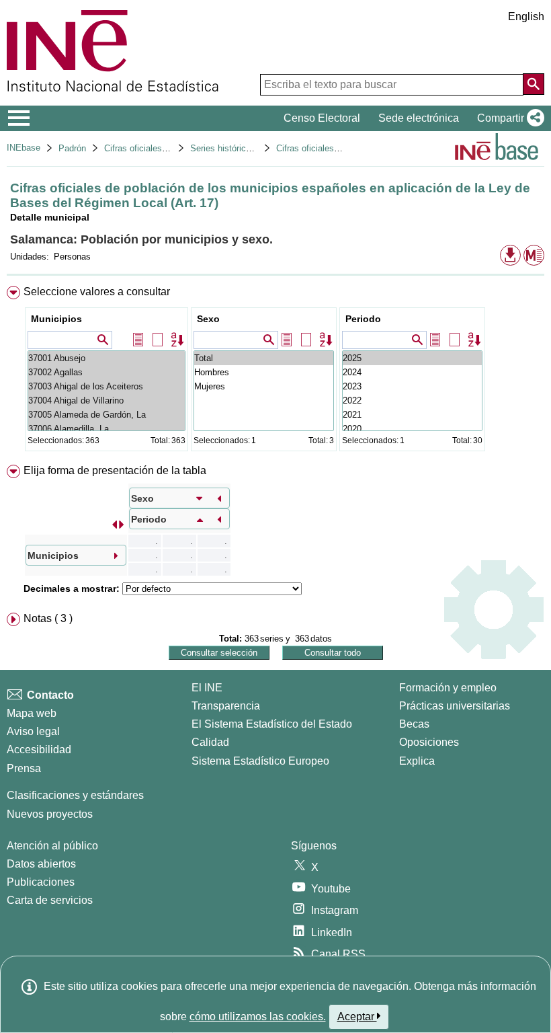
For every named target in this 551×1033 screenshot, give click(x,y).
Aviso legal (33, 731)
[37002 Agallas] (106, 372)
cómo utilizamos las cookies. (257, 1016)
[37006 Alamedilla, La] (106, 429)
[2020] (412, 429)
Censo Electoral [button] (322, 118)
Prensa (24, 768)
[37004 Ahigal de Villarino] (106, 400)
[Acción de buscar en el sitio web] (533, 84)
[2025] (412, 358)
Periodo (363, 318)
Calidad (210, 742)
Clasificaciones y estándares (75, 795)
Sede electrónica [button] (418, 118)
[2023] (412, 386)
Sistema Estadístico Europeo (260, 761)
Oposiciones (429, 742)
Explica (417, 761)
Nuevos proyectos (50, 814)
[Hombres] (263, 372)
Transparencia (226, 706)
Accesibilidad (39, 749)
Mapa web (31, 713)
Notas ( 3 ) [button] (48, 618)
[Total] (263, 358)
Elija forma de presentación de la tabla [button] (115, 470)
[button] (508, 118)
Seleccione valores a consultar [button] (97, 291)
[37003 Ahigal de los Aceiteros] (106, 386)
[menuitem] (275, 371)
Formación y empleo (448, 687)
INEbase (23, 148)
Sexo (208, 318)
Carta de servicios (50, 900)
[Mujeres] (263, 386)
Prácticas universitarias (454, 706)
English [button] (526, 16)
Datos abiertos (41, 864)
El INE (207, 687)
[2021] (412, 415)
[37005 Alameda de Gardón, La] (106, 415)
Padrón (72, 148)
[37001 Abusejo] (106, 358)
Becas (414, 724)
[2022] (412, 400)
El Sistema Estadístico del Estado (272, 724)
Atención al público (52, 845)
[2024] (412, 372)
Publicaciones (41, 882)
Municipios (56, 318)
